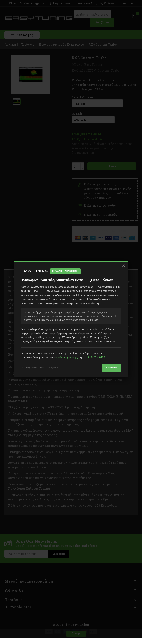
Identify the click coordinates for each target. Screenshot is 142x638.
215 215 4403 (96, 357)
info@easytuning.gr (67, 357)
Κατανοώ (111, 367)
